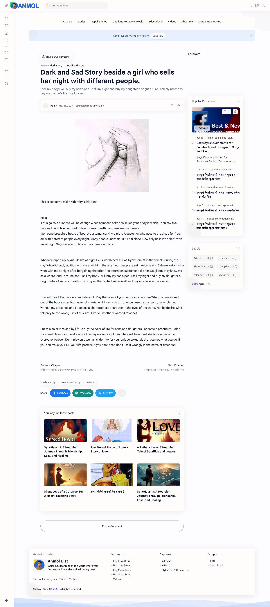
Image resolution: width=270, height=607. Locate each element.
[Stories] (81, 21)
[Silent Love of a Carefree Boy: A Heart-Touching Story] (65, 474)
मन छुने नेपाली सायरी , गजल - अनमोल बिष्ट (218, 210)
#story (90, 382)
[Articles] (67, 21)
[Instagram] (51, 579)
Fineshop (103, 589)
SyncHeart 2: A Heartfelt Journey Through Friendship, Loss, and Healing (63, 452)
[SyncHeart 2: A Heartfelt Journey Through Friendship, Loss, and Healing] (65, 430)
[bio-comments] (218, 137)
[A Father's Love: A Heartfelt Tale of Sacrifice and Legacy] (158, 430)
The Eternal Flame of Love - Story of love (109, 449)
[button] (263, 5)
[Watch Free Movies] (209, 21)
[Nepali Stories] (99, 21)
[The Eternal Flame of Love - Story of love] (112, 430)
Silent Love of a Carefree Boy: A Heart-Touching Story (64, 494)
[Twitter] (63, 579)
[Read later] (172, 106)
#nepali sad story (71, 382)
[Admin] (54, 105)
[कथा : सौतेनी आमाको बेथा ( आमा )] (112, 474)
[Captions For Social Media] (128, 21)
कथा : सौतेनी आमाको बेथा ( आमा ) (107, 491)
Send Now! (158, 35)
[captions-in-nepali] (232, 169)
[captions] (216, 169)
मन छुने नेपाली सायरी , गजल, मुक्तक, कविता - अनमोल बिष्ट (218, 195)
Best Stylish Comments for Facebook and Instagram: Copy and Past (218, 147)
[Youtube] (73, 579)
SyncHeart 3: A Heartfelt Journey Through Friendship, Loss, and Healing (156, 496)
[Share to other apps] (122, 393)
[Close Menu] (251, 35)
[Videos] (172, 21)
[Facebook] (38, 579)
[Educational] (156, 21)
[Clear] (105, 5)
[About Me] (187, 21)
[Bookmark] (251, 5)
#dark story (49, 382)
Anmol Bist (49, 589)
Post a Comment (112, 526)
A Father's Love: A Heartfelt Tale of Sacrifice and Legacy (156, 449)
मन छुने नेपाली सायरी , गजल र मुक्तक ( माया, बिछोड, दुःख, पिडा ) (216, 177)
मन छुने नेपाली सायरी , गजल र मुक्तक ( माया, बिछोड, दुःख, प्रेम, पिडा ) (216, 226)
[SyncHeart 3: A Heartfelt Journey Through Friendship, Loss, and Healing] (158, 474)
